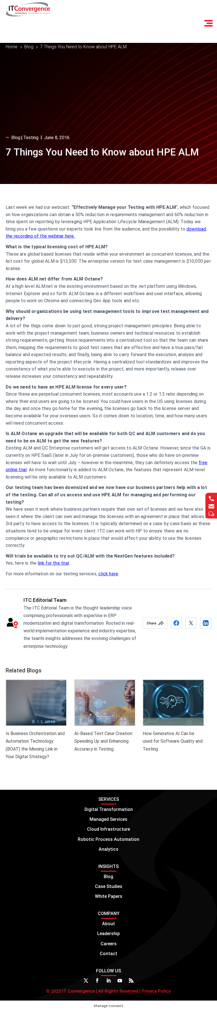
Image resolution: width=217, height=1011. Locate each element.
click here (108, 573)
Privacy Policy (155, 991)
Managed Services (108, 819)
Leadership (108, 933)
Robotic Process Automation (108, 839)
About (108, 923)
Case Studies (108, 886)
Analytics (108, 849)
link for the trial (53, 563)
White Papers (108, 896)
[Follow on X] (85, 980)
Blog (15, 137)
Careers (109, 943)
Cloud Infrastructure (108, 829)
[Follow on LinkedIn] (108, 980)
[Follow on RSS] (131, 980)
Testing (30, 137)
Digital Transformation (108, 809)
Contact (108, 953)
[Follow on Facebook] (97, 980)
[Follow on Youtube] (119, 980)
